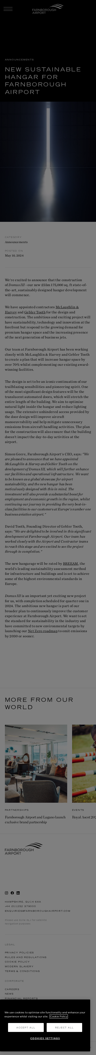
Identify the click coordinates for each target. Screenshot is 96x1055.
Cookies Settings (45, 1038)
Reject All (64, 1027)
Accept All (25, 1027)
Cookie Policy (58, 1016)
